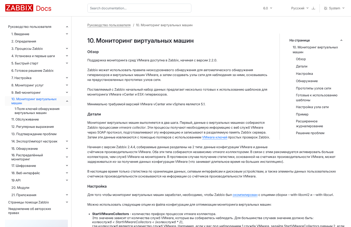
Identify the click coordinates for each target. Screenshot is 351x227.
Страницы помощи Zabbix (28, 202)
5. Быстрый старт (24, 63)
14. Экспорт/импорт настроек (34, 141)
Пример (302, 114)
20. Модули (20, 188)
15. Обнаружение (24, 149)
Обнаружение (307, 81)
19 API (16, 180)
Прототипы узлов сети (313, 88)
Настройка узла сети (312, 107)
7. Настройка (21, 78)
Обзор (301, 59)
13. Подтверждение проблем (33, 134)
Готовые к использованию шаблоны (316, 97)
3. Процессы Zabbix (27, 49)
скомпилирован (245, 195)
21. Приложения (23, 195)
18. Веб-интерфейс (25, 173)
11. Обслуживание (25, 119)
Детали (301, 66)
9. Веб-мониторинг (26, 92)
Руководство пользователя (29, 27)
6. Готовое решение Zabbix (32, 70)
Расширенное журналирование (309, 123)
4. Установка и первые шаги (33, 56)
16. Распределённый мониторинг (27, 157)
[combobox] (140, 8)
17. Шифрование (23, 166)
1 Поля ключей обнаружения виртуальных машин (37, 111)
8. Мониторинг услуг (27, 85)
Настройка (304, 74)
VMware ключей (214, 137)
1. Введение (20, 34)
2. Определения (23, 41)
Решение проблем (310, 133)
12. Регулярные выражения (32, 127)
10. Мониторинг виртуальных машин (34, 101)
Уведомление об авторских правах (29, 211)
